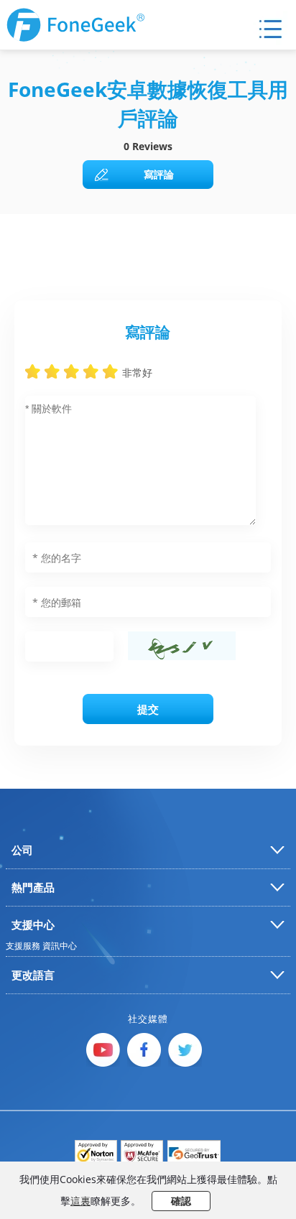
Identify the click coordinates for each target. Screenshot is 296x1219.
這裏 (80, 1201)
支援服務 (23, 946)
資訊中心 (59, 946)
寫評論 (159, 174)
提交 (148, 709)
